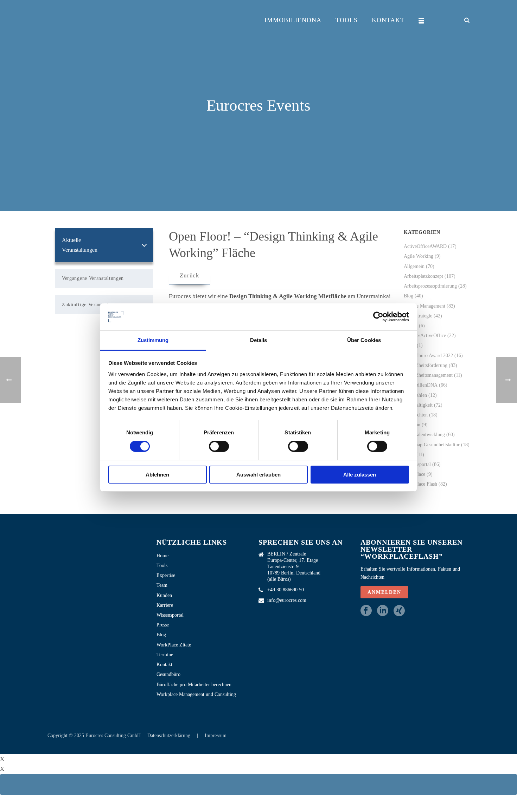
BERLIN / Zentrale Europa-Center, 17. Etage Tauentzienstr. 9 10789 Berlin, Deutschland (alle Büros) (293, 566)
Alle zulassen (359, 475)
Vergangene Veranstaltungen (93, 278)
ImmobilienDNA (292, 20)
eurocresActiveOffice (425, 335)
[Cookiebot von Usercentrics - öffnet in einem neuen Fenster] (378, 316)
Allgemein (414, 266)
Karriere (165, 605)
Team (162, 585)
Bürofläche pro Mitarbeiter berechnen (194, 684)
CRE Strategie (418, 315)
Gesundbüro (168, 674)
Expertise (166, 575)
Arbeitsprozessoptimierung (430, 286)
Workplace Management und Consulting (196, 694)
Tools (347, 20)
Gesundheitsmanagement (428, 375)
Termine (165, 654)
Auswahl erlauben (258, 475)
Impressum (215, 735)
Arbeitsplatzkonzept (423, 276)
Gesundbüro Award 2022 (428, 355)
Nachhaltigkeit (418, 405)
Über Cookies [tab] (364, 340)
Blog (408, 295)
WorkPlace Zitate (174, 645)
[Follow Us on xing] (399, 611)
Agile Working (418, 256)
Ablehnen (157, 475)
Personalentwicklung (424, 434)
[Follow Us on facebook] (366, 611)
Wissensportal (417, 464)
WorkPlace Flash (420, 484)
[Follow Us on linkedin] (382, 611)
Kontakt (388, 20)
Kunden (164, 595)
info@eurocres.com (286, 600)
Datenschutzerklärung (169, 735)
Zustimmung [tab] (153, 340)
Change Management (424, 306)
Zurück (189, 275)
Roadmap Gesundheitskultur (432, 444)
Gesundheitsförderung (425, 365)
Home (162, 555)
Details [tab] (258, 340)
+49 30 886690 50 (285, 589)
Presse (163, 625)
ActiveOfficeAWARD (425, 246)
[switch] (219, 446)
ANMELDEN (384, 592)
